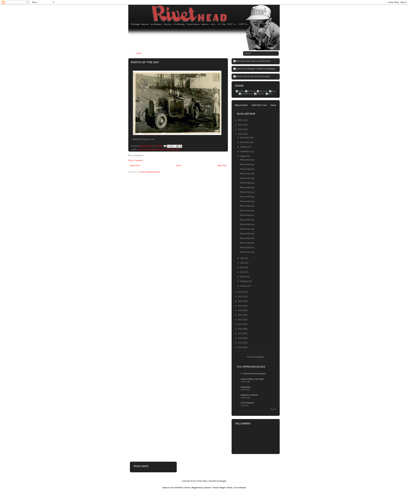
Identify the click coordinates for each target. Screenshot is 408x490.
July (242, 258)
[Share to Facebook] (177, 146)
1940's (140, 149)
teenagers (175, 149)
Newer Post (135, 165)
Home (139, 53)
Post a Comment (135, 160)
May (242, 267)
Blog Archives (241, 105)
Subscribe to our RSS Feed (258, 61)
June (242, 263)
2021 (240, 296)
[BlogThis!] (171, 146)
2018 (240, 310)
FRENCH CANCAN (249, 395)
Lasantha (207, 487)
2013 (240, 333)
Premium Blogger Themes (222, 487)
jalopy (154, 149)
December (245, 138)
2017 (240, 315)
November (245, 142)
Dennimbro (246, 387)
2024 (240, 129)
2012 (240, 338)
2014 (240, 329)
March (243, 277)
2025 (240, 125)
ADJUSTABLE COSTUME (252, 379)
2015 (240, 324)
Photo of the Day (247, 160)
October (244, 147)
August (243, 156)
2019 (240, 306)
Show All (273, 409)
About (273, 105)
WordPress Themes (182, 487)
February (244, 281)
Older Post (221, 165)
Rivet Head (202, 481)
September (245, 151)
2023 (240, 134)
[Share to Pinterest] (180, 146)
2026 (240, 120)
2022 (240, 292)
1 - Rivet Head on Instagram (253, 374)
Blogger (261, 357)
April (242, 272)
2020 (240, 301)
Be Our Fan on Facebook (259, 76)
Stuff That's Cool (259, 105)
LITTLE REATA (247, 403)
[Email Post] (165, 146)
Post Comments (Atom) (150, 172)
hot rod (147, 149)
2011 (240, 343)
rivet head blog (163, 149)
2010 (240, 347)
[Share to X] (174, 146)
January (244, 286)
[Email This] (168, 146)
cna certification (240, 487)
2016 (240, 320)
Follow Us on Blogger (266, 69)
